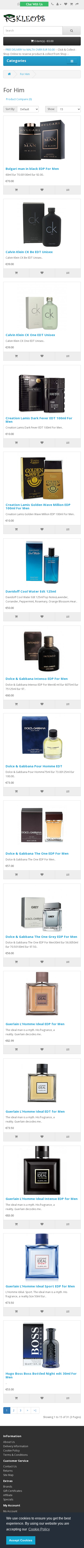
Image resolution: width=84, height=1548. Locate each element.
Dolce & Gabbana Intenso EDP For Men (37, 678)
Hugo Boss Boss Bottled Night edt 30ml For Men (41, 1375)
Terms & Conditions (15, 1455)
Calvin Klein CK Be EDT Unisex (29, 252)
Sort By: (10, 109)
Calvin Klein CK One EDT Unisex (30, 335)
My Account (10, 1511)
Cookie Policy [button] (39, 1529)
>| (35, 1410)
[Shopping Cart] (71, 4)
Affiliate (7, 1495)
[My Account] (58, 4)
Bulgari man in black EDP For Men (32, 168)
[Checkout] (77, 4)
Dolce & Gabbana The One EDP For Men (37, 853)
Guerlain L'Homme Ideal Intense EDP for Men (42, 1198)
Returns (7, 1471)
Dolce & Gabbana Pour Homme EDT (34, 766)
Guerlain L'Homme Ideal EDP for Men (35, 1024)
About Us (9, 1442)
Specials (8, 1499)
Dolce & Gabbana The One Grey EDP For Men (41, 936)
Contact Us (10, 1466)
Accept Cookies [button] (20, 1540)
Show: (51, 109)
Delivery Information (15, 1446)
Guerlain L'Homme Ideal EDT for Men (35, 1111)
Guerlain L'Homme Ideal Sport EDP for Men (40, 1286)
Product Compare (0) (19, 99)
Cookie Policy (11, 1450)
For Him (25, 74)
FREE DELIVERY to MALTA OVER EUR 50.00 (30, 49)
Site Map (8, 1475)
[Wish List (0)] (65, 4)
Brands (7, 1486)
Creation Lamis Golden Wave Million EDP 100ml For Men (38, 506)
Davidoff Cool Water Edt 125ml (31, 591)
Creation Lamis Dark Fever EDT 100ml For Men (39, 420)
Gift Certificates (12, 1491)
